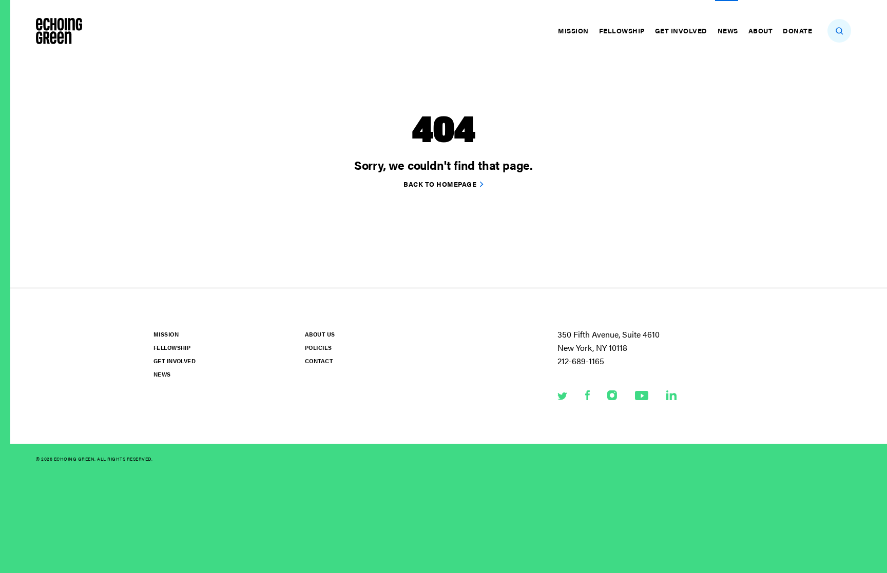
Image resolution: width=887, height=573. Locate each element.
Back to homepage (439, 184)
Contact (319, 361)
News (728, 30)
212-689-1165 (580, 361)
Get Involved (681, 30)
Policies (318, 347)
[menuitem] (574, 30)
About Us (320, 334)
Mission (573, 30)
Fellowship (622, 30)
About (760, 30)
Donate (797, 30)
